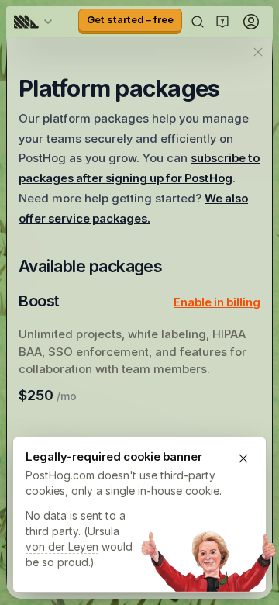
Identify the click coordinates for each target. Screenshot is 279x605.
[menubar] (36, 21)
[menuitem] (36, 22)
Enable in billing (217, 302)
